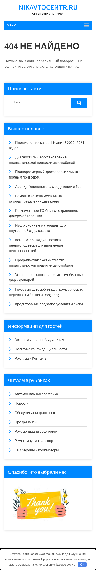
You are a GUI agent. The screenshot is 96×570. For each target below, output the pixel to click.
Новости (22, 403)
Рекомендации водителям (36, 431)
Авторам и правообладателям (39, 339)
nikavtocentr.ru (48, 7)
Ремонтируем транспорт (35, 440)
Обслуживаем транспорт (35, 412)
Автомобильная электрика (36, 394)
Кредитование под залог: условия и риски (49, 304)
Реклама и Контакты (31, 358)
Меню (11, 25)
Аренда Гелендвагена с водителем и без (48, 186)
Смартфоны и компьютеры (37, 450)
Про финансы (26, 422)
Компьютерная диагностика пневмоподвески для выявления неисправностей (36, 245)
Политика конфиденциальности (41, 349)
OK (82, 564)
